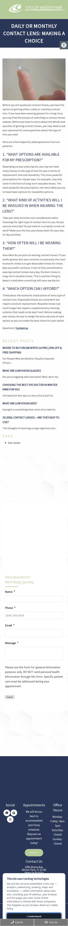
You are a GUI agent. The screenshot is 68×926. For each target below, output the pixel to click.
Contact (34, 852)
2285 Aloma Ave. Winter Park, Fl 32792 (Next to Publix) (34, 870)
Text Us (52, 922)
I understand (34, 916)
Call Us (19, 922)
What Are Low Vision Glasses (21, 371)
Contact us (22, 328)
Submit (9, 697)
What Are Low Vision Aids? (19, 403)
